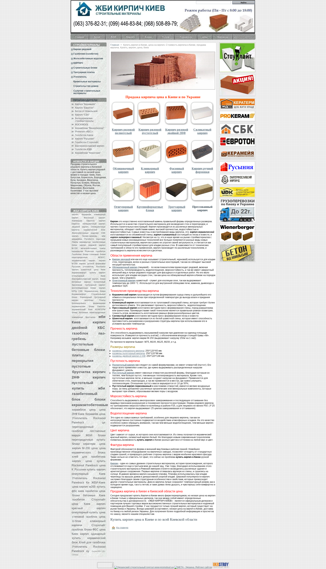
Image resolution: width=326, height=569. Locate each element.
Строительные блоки (85, 67)
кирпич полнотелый (94, 282)
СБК (103, 233)
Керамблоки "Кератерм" (88, 153)
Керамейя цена (95, 414)
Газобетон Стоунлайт (87, 142)
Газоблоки (77, 254)
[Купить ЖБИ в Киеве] (237, 253)
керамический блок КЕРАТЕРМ (88, 309)
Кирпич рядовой (82, 49)
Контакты (222, 36)
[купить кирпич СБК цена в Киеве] (237, 128)
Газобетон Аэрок (84, 135)
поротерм (100, 239)
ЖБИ (111, 37)
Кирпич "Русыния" (84, 138)
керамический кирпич (83, 260)
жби (103, 236)
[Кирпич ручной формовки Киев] (237, 179)
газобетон (100, 251)
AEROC (101, 257)
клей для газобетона (88, 456)
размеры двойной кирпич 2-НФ (128, 356)
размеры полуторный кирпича (128, 353)
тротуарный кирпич (95, 285)
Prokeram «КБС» (84, 131)
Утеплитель (183, 37)
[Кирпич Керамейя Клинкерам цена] (237, 154)
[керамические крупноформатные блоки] (150, 201)
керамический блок (94, 230)
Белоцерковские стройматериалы (84, 119)
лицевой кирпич (80, 227)
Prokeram (89, 251)
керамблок (77, 239)
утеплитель (88, 266)
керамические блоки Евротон (88, 306)
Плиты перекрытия (81, 242)
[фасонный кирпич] (176, 162)
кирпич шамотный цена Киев (88, 269)
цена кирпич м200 (83, 486)
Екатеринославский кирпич (89, 146)
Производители (85, 100)
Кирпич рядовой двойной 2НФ (176, 131)
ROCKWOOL (81, 124)
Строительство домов (85, 86)
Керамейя (86, 214)
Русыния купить (85, 469)
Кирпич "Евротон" (84, 107)
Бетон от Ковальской (86, 111)
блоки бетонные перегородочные (88, 312)
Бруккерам (77, 285)
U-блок (76, 521)
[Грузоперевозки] (237, 210)
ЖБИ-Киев (98, 482)
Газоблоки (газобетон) (85, 53)
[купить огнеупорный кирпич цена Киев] (123, 201)
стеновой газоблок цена (88, 516)
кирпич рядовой (88, 245)
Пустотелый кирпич (123, 373)
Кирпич (128, 37)
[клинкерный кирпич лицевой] (150, 162)
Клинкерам (77, 221)
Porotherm (89, 239)
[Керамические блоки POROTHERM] (237, 233)
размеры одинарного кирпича (128, 350)
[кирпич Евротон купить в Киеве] (237, 141)
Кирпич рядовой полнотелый (123, 131)
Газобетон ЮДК (83, 149)
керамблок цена (83, 409)
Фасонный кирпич (94, 218)
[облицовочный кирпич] (123, 162)
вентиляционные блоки (84, 288)
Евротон (91, 221)
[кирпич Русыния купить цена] (237, 166)
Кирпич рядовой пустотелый (149, 131)
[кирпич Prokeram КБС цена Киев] (237, 116)
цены (204, 36)
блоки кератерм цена (88, 443)
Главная (79, 36)
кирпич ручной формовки (92, 263)
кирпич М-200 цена (85, 448)
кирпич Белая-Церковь (84, 236)
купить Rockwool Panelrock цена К (88, 465)
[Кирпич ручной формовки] (202, 162)
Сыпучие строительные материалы (86, 92)
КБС (101, 327)
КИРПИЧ (78, 63)
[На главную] (114, 527)
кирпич (75, 214)
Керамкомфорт (79, 272)
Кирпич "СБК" (82, 114)
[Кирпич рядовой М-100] (237, 85)
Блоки (145, 37)
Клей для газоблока (92, 542)
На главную (122, 527)
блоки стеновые (90, 254)
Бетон (94, 37)
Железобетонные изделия (88, 58)
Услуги (163, 37)
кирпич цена (82, 461)
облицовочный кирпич (93, 224)
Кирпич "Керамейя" (85, 104)
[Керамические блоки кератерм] (237, 103)
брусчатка (81, 372)
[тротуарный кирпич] (176, 201)
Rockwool (100, 266)
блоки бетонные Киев (88, 495)
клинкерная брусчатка (83, 317)
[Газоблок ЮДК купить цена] (237, 192)
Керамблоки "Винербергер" (89, 128)
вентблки (89, 300)
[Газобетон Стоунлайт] (237, 57)
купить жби (88, 388)
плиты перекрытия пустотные (82, 360)
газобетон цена (95, 491)
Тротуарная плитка (84, 72)
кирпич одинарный (92, 533)
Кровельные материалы (87, 81)
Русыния (76, 266)
